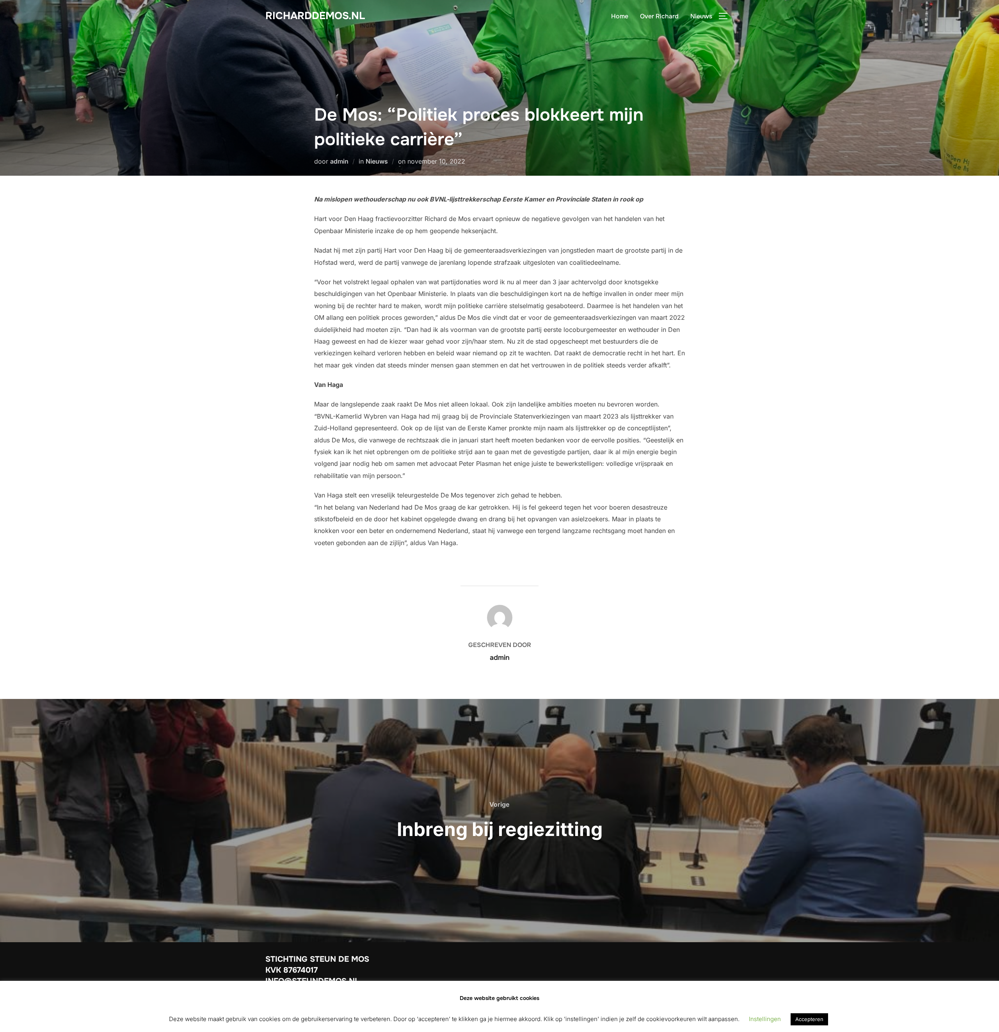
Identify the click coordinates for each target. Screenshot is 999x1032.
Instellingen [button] (765, 1019)
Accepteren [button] (809, 1019)
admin (339, 161)
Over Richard (659, 16)
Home (619, 16)
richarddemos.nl (315, 15)
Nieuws (701, 16)
